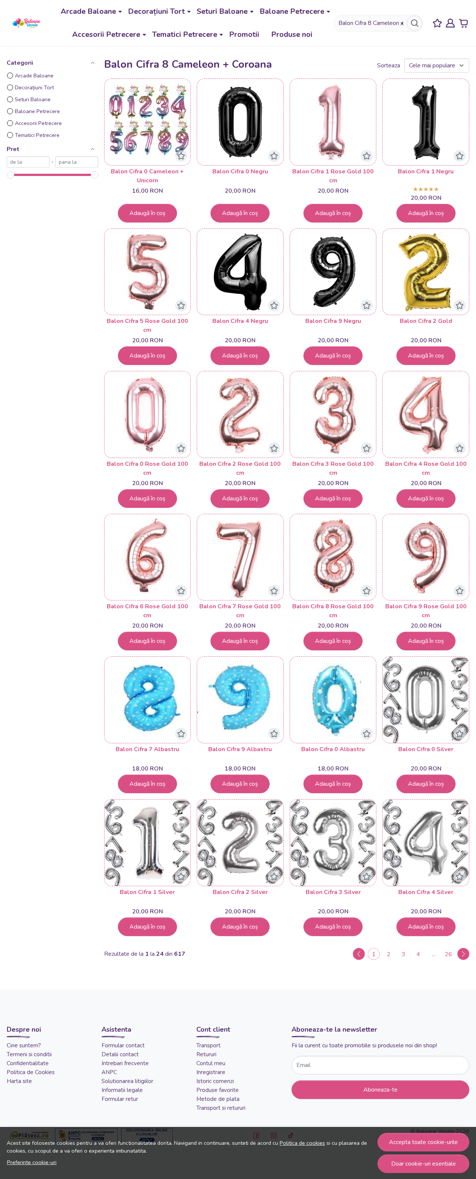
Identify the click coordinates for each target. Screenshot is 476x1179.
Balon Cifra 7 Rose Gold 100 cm (240, 610)
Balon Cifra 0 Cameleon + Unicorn (147, 176)
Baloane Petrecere (292, 11)
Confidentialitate (28, 1063)
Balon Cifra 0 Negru (240, 171)
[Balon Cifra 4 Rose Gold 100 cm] (425, 414)
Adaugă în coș (147, 213)
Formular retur (120, 1099)
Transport (208, 1045)
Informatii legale (122, 1090)
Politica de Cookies (31, 1072)
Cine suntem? (24, 1045)
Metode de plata (217, 1099)
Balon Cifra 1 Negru (426, 171)
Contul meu (210, 1063)
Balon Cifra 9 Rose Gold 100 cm (426, 610)
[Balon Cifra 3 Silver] (333, 842)
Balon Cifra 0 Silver (425, 749)
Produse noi (291, 34)
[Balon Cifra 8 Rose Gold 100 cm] (333, 557)
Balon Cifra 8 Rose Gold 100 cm (333, 610)
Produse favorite (217, 1090)
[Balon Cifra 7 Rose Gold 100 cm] (240, 557)
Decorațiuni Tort (156, 11)
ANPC (109, 1072)
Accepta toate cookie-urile (423, 1142)
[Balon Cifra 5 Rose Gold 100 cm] (147, 271)
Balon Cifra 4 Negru (240, 321)
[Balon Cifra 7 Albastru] (147, 699)
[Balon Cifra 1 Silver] (147, 842)
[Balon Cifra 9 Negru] (333, 271)
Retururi (206, 1054)
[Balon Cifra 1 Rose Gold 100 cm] (333, 122)
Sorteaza (388, 65)
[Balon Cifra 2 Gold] (425, 271)
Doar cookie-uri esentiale (423, 1164)
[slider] (10, 175)
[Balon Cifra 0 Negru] (240, 122)
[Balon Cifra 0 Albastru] (333, 699)
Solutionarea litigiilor (127, 1081)
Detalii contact (120, 1054)
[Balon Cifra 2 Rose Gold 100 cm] (240, 414)
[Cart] (463, 23)
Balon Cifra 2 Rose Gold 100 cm (240, 468)
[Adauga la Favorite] (181, 156)
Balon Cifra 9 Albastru (240, 749)
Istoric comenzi (215, 1081)
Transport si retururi (220, 1108)
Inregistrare (210, 1072)
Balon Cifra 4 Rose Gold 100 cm (426, 468)
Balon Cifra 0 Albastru (333, 749)
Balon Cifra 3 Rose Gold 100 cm (333, 468)
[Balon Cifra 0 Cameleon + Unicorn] (147, 122)
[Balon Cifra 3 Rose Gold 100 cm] (333, 414)
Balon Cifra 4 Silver (425, 892)
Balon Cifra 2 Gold (426, 321)
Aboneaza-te (380, 1090)
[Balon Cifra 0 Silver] (425, 699)
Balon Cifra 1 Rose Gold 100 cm (333, 176)
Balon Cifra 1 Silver (147, 892)
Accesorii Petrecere (106, 34)
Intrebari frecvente (125, 1063)
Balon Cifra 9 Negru (333, 321)
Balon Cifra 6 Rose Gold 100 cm (147, 610)
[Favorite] (437, 23)
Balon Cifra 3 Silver (333, 892)
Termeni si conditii (29, 1054)
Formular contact (123, 1045)
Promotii (244, 34)
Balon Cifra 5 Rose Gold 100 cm (147, 325)
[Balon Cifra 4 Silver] (425, 842)
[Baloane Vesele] (26, 23)
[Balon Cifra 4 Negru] (240, 271)
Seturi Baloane (222, 11)
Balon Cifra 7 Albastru (147, 749)
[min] (28, 162)
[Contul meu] (450, 23)
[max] (76, 162)
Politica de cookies (302, 1143)
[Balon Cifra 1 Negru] (425, 122)
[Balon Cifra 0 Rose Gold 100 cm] (147, 414)
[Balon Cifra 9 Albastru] (240, 699)
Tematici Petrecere (184, 34)
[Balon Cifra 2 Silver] (240, 842)
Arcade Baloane (88, 11)
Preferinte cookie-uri (32, 1162)
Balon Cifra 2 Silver (240, 892)
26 (448, 954)
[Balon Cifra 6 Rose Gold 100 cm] (147, 557)
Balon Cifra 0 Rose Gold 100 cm (147, 468)
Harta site (19, 1081)
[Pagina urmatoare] (463, 954)
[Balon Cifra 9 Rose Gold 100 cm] (425, 557)
